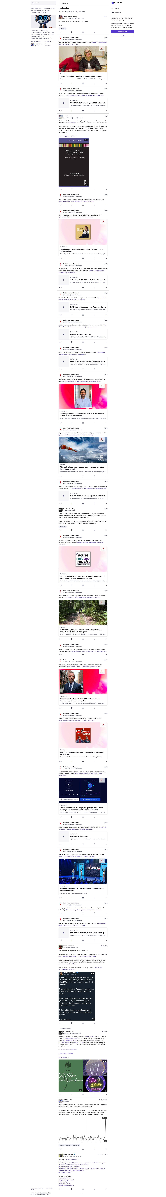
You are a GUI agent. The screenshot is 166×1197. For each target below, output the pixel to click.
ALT (87, 185)
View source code (40, 1194)
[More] (106, 32)
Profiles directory (44, 1188)
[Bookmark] (95, 32)
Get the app (43, 1193)
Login (122, 35)
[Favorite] (83, 32)
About (38, 1188)
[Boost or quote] (71, 32)
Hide (86, 140)
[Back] (59, 3)
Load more (83, 1194)
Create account (122, 31)
